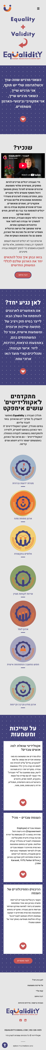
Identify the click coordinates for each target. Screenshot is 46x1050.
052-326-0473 (35, 1030)
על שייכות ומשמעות (35, 985)
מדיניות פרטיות (24, 1003)
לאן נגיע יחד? (37, 980)
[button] (38, 8)
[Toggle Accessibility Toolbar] (5, 1045)
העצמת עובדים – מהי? (26, 817)
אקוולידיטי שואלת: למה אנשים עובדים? (25, 748)
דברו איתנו (39, 996)
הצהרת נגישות (37, 1003)
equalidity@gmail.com (16, 1030)
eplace (15, 1046)
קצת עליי (39, 990)
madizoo (26, 1046)
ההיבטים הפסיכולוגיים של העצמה (24, 891)
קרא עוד (23, 475)
